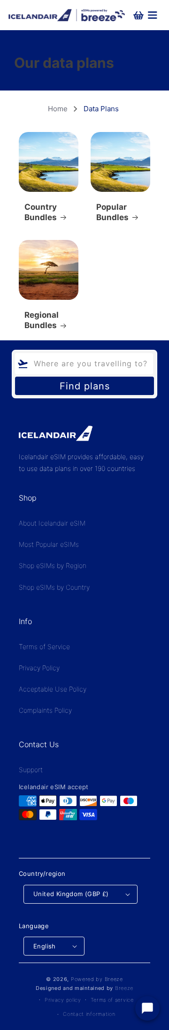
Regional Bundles (41, 320)
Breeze (124, 988)
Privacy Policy (39, 668)
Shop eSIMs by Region (52, 565)
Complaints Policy (45, 710)
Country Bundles (40, 212)
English (44, 946)
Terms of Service (44, 647)
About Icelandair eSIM (52, 523)
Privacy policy (63, 1000)
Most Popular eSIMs (49, 544)
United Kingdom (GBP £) (71, 894)
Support (31, 770)
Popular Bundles (112, 212)
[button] (150, 15)
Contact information (89, 1014)
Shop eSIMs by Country (54, 587)
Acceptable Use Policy (52, 689)
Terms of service (112, 1000)
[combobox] (84, 363)
